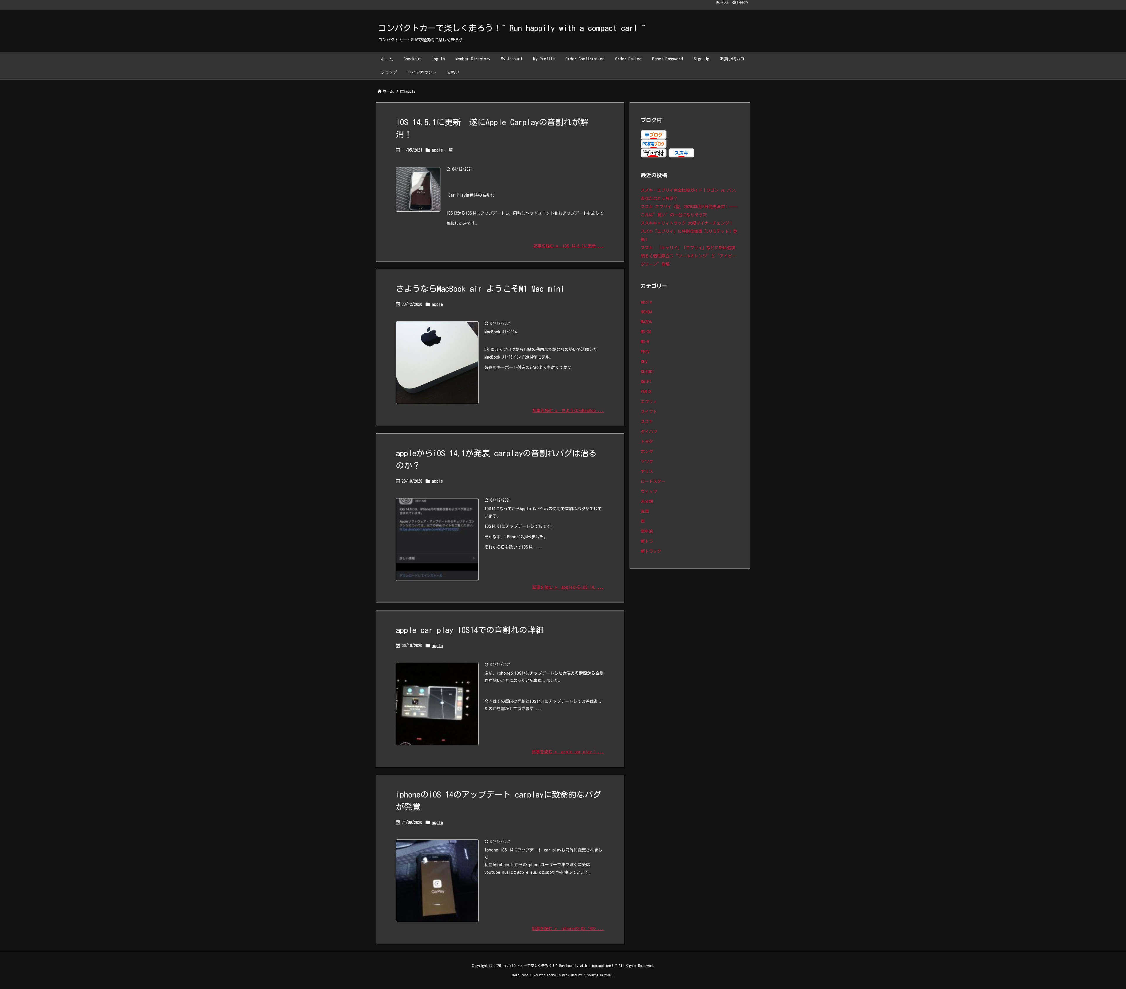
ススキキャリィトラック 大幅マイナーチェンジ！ (687, 223)
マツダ (647, 461)
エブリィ (649, 402)
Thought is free (598, 974)
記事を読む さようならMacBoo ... (568, 410)
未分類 (647, 501)
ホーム (388, 91)
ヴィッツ (649, 491)
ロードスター (653, 481)
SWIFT (646, 382)
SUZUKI (647, 372)
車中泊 (647, 531)
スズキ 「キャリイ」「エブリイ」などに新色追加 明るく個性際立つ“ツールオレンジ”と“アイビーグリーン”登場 (690, 256)
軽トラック (651, 551)
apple (437, 150)
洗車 (645, 511)
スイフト (649, 412)
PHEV (645, 352)
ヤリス (647, 471)
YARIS (646, 392)
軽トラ (647, 541)
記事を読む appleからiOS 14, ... (568, 587)
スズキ (647, 422)
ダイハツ (649, 432)
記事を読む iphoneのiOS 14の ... (568, 929)
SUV (644, 362)
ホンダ (647, 451)
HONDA (646, 312)
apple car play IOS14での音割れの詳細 (470, 630)
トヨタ (647, 442)
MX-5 (645, 342)
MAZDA (646, 322)
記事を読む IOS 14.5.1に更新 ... (568, 246)
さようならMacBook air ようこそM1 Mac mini (480, 288)
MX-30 (646, 332)
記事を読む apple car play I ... (568, 752)
